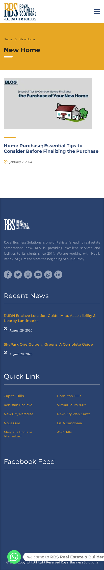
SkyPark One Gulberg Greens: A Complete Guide (48, 344)
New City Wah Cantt (73, 414)
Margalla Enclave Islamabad (18, 434)
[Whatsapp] (14, 557)
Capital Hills (14, 396)
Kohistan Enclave (18, 405)
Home (8, 39)
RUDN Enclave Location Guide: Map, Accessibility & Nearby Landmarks (50, 318)
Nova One (12, 423)
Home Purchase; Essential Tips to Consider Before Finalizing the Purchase (51, 148)
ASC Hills (64, 432)
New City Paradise (18, 414)
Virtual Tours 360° (71, 405)
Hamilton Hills (69, 396)
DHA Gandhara (69, 423)
